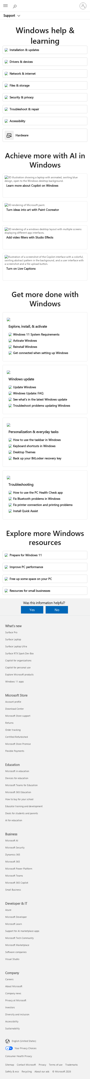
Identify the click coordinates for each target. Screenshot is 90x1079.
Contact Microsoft (26, 1064)
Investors (10, 1007)
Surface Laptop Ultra (16, 646)
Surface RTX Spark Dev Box (19, 653)
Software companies (16, 952)
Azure (8, 909)
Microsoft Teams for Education (21, 785)
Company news (13, 993)
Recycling (27, 1071)
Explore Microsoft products (19, 674)
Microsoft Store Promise (18, 743)
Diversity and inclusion (17, 1014)
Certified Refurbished (16, 736)
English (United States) (24, 1041)
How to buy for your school (19, 799)
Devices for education (16, 778)
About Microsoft (13, 986)
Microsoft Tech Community (19, 938)
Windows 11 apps (14, 681)
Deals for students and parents (21, 813)
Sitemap (9, 1064)
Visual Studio (12, 959)
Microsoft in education (17, 771)
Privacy (42, 1064)
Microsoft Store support (17, 715)
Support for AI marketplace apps (22, 931)
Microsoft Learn (13, 924)
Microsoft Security (14, 847)
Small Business (13, 889)
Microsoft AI (11, 840)
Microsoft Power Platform (18, 868)
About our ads (42, 1071)
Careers (9, 979)
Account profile (13, 701)
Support (9, 15)
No (57, 609)
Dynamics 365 (12, 854)
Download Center (14, 708)
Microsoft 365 (12, 861)
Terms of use (55, 1064)
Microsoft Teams (14, 875)
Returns (9, 722)
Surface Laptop (13, 639)
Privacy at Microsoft (15, 1000)
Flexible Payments (14, 750)
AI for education (13, 820)
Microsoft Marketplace (17, 945)
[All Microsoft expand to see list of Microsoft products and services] (5, 6)
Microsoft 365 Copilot (16, 882)
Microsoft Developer (16, 916)
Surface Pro (11, 632)
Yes (32, 609)
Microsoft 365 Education (18, 792)
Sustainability (12, 1028)
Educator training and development (24, 806)
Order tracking (13, 729)
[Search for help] (15, 5)
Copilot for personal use (18, 667)
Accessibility (11, 1021)
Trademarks (71, 1064)
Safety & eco (12, 1071)
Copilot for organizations (18, 660)
